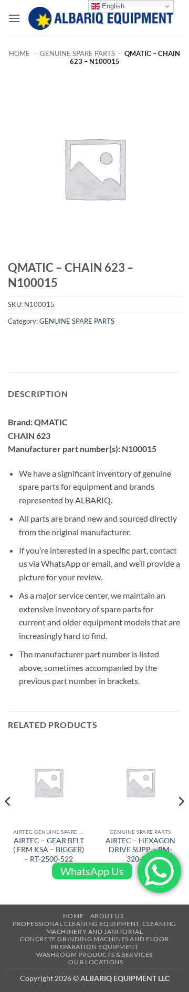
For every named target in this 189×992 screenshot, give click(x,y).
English (112, 6)
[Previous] (8, 822)
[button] (14, 18)
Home (19, 53)
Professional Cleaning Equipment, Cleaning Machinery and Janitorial (94, 927)
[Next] (180, 822)
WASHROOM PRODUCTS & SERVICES (94, 954)
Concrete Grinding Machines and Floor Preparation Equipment (94, 943)
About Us (107, 916)
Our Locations (95, 962)
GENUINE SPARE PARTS (77, 53)
